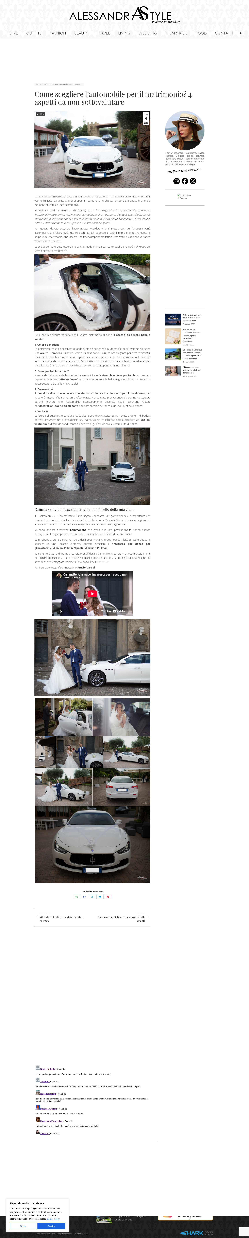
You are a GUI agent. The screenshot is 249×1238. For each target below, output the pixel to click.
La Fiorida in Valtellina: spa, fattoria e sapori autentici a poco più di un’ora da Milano (192, 354)
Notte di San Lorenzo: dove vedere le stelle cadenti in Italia (192, 318)
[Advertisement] (124, 59)
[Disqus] (92, 1021)
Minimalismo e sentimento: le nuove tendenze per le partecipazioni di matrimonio (191, 335)
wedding (40, 114)
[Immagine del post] (173, 319)
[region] (37, 1215)
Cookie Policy (53, 1218)
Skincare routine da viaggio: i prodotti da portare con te (191, 370)
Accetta (51, 1226)
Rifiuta (23, 1226)
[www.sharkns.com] (196, 1234)
